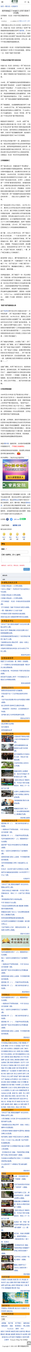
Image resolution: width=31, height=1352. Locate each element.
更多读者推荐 (25, 683)
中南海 (10, 1065)
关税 (26, 1060)
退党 (11, 1057)
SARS (17, 1090)
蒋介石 (3, 1101)
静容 (13, 1285)
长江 (15, 1051)
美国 (11, 1062)
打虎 (17, 1068)
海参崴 (7, 1079)
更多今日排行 (25, 934)
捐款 (11, 1326)
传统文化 (9, 1311)
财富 (27, 1076)
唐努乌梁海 (21, 1087)
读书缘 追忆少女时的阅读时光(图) (12, 715)
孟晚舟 (22, 1060)
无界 (29, 1334)
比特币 (19, 1073)
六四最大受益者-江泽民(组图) (11, 595)
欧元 (4, 1076)
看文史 (7, 6)
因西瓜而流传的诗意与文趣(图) (11, 690)
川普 (19, 1043)
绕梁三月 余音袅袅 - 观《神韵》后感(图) (14, 661)
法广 (7, 1071)
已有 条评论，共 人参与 (10, 555)
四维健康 (8, 1288)
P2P (21, 1082)
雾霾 (24, 1082)
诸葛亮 (7, 1104)
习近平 (23, 1046)
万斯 (7, 1062)
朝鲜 (20, 1071)
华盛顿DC (18, 1337)
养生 (24, 1107)
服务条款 (26, 1323)
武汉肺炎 (14, 1043)
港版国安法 (22, 1054)
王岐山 (12, 1060)
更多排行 (27, 1171)
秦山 (9, 1285)
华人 (17, 1093)
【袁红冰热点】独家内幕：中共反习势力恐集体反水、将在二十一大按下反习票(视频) (15, 893)
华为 (6, 1068)
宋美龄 (9, 1101)
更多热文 (27, 1037)
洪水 (22, 1051)
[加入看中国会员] (15, 480)
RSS (22, 1329)
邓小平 (14, 1101)
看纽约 (3, 1334)
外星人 (13, 1107)
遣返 (6, 1096)
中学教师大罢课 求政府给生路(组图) (13, 614)
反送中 (22, 1065)
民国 (14, 1099)
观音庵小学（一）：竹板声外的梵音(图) (15, 835)
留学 (28, 1093)
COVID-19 (11, 1046)
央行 (4, 1073)
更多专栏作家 (25, 1291)
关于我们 (18, 1323)
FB (17, 1071)
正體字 (6, 1340)
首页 (2, 6)
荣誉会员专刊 (8, 688)
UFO (21, 1057)
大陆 (18, 1082)
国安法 (10, 1051)
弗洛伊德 (16, 1057)
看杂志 (28, 1331)
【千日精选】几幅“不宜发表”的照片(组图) (15, 607)
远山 (8, 1282)
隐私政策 (4, 1326)
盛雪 (2, 1285)
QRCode (16, 519)
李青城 (17, 1285)
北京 (20, 1079)
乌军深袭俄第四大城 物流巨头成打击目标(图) (21, 748)
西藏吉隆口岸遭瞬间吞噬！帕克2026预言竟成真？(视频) (21, 1204)
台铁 (21, 1048)
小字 (28, 21)
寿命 (17, 1107)
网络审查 (4, 1087)
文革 (20, 1107)
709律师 (17, 1085)
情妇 (2, 1068)
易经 (11, 1104)
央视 (13, 1093)
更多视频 (27, 1274)
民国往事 (11, 1308)
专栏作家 (6, 1277)
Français (13, 1340)
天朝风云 (4, 1308)
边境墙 (3, 1062)
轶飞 (4, 1282)
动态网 (24, 1334)
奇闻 (8, 1107)
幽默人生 (17, 1104)
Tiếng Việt (19, 1340)
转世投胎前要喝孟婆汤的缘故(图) (12, 918)
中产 (2, 1079)
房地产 (16, 1076)
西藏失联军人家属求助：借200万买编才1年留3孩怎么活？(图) (21, 774)
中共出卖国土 (8, 1054)
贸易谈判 (16, 1062)
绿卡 (20, 1096)
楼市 (20, 1076)
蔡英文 (15, 1079)
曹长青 (13, 1288)
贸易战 (18, 1046)
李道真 (24, 1280)
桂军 (17, 1099)
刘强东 (24, 1079)
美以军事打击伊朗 (7, 724)
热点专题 (6, 721)
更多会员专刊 (25, 718)
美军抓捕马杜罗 (6, 730)
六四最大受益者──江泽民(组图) (11, 586)
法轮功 (26, 1085)
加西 (27, 1337)
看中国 (6, 443)
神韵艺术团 (15, 1331)
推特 (17, 1329)
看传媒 (8, 1334)
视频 (4, 1173)
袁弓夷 (15, 1054)
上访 (22, 1085)
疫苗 (18, 1051)
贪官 (27, 1065)
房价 (4, 1082)
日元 (8, 1076)
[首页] (14, 3)
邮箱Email (4, 1316)
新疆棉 (5, 1051)
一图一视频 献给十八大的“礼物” (12, 610)
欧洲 (24, 1337)
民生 (24, 1096)
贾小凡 (19, 1280)
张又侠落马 (5, 727)
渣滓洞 (21, 30)
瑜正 (22, 1285)
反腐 (13, 1068)
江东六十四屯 (12, 1087)
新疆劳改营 (23, 1090)
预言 (5, 1107)
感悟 (25, 1104)
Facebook (10, 1329)
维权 (13, 1085)
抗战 (21, 1099)
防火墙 (8, 1085)
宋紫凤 (3, 1280)
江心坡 (12, 1090)
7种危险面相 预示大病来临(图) (11, 899)
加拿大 (24, 1071)
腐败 (9, 1068)
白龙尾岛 (6, 1090)
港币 (11, 1076)
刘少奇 (22, 1101)
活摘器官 (16, 1048)
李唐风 (23, 1282)
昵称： (4, 549)
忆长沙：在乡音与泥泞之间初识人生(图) (15, 869)
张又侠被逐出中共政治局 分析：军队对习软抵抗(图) (21, 757)
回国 (13, 1096)
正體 (25, 2)
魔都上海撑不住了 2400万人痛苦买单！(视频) (21, 1267)
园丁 (27, 1282)
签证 (9, 1096)
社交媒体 (13, 1071)
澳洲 (10, 1099)
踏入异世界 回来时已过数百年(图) (12, 705)
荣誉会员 (5, 500)
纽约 (13, 1337)
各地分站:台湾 (6, 1337)
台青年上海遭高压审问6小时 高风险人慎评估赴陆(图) (21, 794)
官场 (20, 1068)
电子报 (10, 1323)
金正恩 (7, 1060)
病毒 (6, 1046)
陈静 (18, 1282)
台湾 (11, 1079)
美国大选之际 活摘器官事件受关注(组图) (14, 617)
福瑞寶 (13, 1334)
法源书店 (22, 1331)
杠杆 (11, 1073)
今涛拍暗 (9, 1280)
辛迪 (18, 1288)
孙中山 (25, 1099)
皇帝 (2, 1104)
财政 (24, 1076)
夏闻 (11, 1282)
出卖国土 (10, 1048)
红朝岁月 (15, 6)
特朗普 (24, 1043)
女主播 (8, 1093)
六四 (4, 1048)
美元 (15, 1073)
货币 (24, 1073)
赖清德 (17, 1060)
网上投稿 (26, 1326)
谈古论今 (18, 1308)
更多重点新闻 (25, 818)
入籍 (17, 1096)
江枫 (25, 1285)
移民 (20, 1093)
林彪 (18, 1101)
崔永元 (5, 1065)
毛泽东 (6, 311)
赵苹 (6, 1285)
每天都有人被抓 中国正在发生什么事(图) (15, 1137)
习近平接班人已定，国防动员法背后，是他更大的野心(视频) (21, 1195)
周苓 (15, 1282)
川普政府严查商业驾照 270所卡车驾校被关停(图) (21, 739)
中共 (25, 1057)
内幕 (15, 1065)
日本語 (25, 1340)
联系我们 (18, 1326)
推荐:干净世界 (5, 1331)
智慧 (22, 1104)
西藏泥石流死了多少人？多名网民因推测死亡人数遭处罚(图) (21, 811)
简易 (14, 1280)
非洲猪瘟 (13, 1082)
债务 (8, 1073)
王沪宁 (22, 1062)
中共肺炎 (4, 1043)
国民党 (7, 1057)
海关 (2, 1096)
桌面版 (3, 1323)
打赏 (20, 21)
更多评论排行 (25, 655)
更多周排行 (26, 992)
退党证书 (19, 1334)
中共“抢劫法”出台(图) (8, 902)
